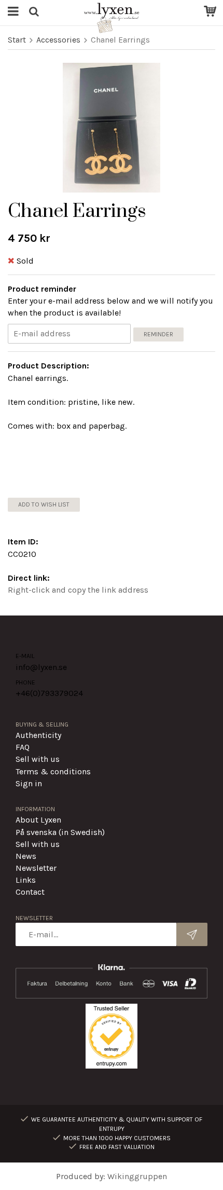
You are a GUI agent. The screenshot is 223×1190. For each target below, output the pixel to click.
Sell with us (38, 759)
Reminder (158, 334)
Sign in (29, 783)
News (26, 856)
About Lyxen (38, 820)
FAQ (23, 747)
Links (26, 880)
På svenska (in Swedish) (60, 832)
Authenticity (38, 735)
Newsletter (36, 868)
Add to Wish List (43, 504)
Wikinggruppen (137, 1176)
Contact (30, 892)
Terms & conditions (53, 771)
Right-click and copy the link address (78, 590)
